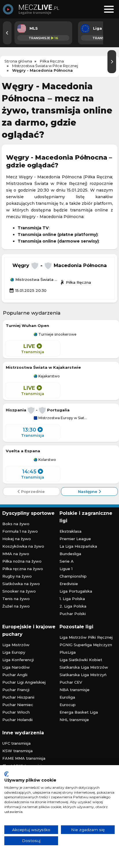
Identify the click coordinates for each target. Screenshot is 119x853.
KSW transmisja (17, 750)
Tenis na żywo (16, 598)
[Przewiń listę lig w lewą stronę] (7, 32)
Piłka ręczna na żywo (22, 568)
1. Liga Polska (72, 598)
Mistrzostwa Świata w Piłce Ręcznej (37, 280)
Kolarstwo (47, 460)
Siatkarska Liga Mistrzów (84, 667)
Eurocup (68, 704)
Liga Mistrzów (15, 644)
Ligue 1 (66, 568)
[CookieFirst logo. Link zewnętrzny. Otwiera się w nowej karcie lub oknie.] (6, 774)
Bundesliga (70, 553)
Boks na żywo (15, 523)
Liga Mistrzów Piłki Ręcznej (86, 637)
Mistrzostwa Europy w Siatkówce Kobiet (63, 418)
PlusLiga (68, 652)
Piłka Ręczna (75, 282)
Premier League (75, 538)
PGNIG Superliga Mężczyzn (86, 644)
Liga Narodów (16, 667)
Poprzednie (32, 491)
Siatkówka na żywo (21, 583)
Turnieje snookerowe (57, 334)
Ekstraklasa (70, 531)
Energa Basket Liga (79, 712)
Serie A (67, 561)
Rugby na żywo (17, 576)
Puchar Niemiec (17, 704)
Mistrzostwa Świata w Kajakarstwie (43, 367)
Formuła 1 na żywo (20, 531)
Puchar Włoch (16, 712)
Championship (73, 576)
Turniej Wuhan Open (27, 325)
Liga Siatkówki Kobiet (81, 659)
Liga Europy (13, 652)
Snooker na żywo (19, 591)
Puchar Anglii (14, 674)
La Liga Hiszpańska (78, 546)
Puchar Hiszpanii (18, 697)
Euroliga (67, 697)
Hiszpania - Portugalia (38, 410)
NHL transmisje (74, 719)
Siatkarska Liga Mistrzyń (83, 674)
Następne (88, 491)
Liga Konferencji (18, 659)
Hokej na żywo (16, 538)
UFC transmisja (16, 743)
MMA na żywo (15, 553)
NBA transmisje (75, 689)
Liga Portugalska (76, 591)
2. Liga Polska (73, 606)
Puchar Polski (73, 613)
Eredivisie (69, 583)
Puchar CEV (71, 682)
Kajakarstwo (49, 376)
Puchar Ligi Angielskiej (24, 682)
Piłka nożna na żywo (22, 561)
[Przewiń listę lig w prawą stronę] (111, 61)
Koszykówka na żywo (23, 546)
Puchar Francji (15, 689)
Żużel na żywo (16, 606)
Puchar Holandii (17, 719)
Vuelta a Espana (23, 451)
